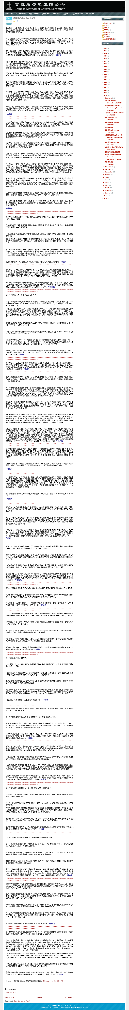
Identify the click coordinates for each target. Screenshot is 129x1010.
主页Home (9, 14)
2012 (105, 85)
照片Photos (46, 14)
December (108, 98)
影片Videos (56, 14)
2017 (105, 72)
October (108, 169)
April (107, 185)
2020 (105, 64)
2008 (105, 95)
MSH (105, 27)
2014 (105, 79)
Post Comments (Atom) (22, 1001)
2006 (105, 198)
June (107, 180)
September (109, 172)
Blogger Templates (65, 1007)
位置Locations (34, 14)
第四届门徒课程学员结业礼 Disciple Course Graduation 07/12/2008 (113, 157)
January (108, 193)
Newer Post (10, 997)
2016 (105, 74)
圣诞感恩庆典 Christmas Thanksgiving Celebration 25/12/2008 (114, 108)
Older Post (69, 997)
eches (50, 1007)
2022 (105, 58)
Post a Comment (10, 992)
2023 (105, 56)
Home (39, 997)
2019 (105, 66)
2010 (105, 90)
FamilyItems (108, 23)
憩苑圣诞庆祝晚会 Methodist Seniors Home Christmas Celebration (114, 137)
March (107, 188)
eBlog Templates (83, 1007)
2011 (105, 87)
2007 (105, 195)
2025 (105, 51)
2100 (105, 48)
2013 (105, 82)
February (108, 190)
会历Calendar (78, 14)
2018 (105, 69)
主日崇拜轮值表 (109, 39)
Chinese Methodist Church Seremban (71, 1005)
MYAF (106, 30)
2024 (105, 53)
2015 (105, 77)
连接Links (66, 14)
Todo (106, 34)
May (106, 182)
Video (106, 36)
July (106, 177)
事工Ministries (21, 14)
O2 (42, 1007)
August (107, 174)
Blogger (56, 1007)
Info (105, 25)
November (108, 167)
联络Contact (90, 14)
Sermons (107, 32)
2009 (105, 93)
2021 (105, 61)
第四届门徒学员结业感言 (24, 18)
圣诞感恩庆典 (109, 127)
